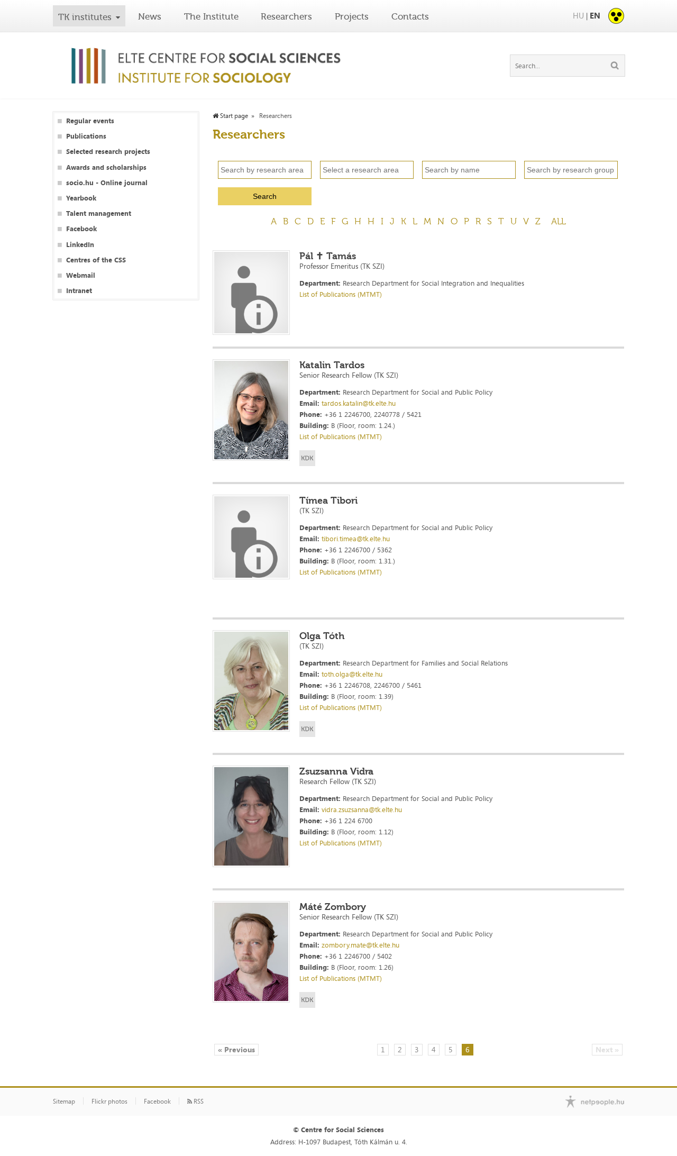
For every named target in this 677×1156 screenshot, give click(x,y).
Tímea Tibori (328, 500)
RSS (198, 1101)
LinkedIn (80, 244)
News (149, 16)
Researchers (286, 16)
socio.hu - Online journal (107, 182)
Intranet (79, 290)
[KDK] (307, 458)
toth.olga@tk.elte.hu (352, 674)
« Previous (236, 1049)
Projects (352, 16)
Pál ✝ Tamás (327, 256)
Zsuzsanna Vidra (336, 771)
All (558, 221)
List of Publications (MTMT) (340, 294)
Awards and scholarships (106, 167)
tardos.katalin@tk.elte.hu (359, 403)
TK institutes (85, 17)
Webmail (80, 275)
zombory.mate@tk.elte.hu (360, 945)
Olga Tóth (322, 636)
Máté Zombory (332, 907)
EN (595, 15)
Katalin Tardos (331, 365)
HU (578, 15)
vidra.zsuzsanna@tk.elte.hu (362, 809)
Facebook (81, 228)
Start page (233, 116)
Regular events (90, 120)
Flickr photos (109, 1101)
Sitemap (64, 1101)
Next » (607, 1049)
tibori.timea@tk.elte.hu (356, 538)
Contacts (410, 16)
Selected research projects (108, 151)
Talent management (98, 213)
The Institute (211, 16)
